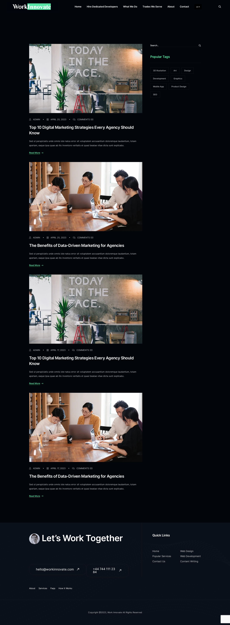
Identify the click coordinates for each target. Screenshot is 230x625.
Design (187, 70)
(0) (85, 119)
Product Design (178, 86)
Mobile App (158, 86)
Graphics (178, 78)
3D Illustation (159, 70)
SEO (155, 94)
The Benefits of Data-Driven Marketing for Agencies (76, 245)
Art (175, 70)
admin (36, 119)
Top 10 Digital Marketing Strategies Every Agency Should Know (81, 130)
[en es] (198, 6)
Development (159, 78)
